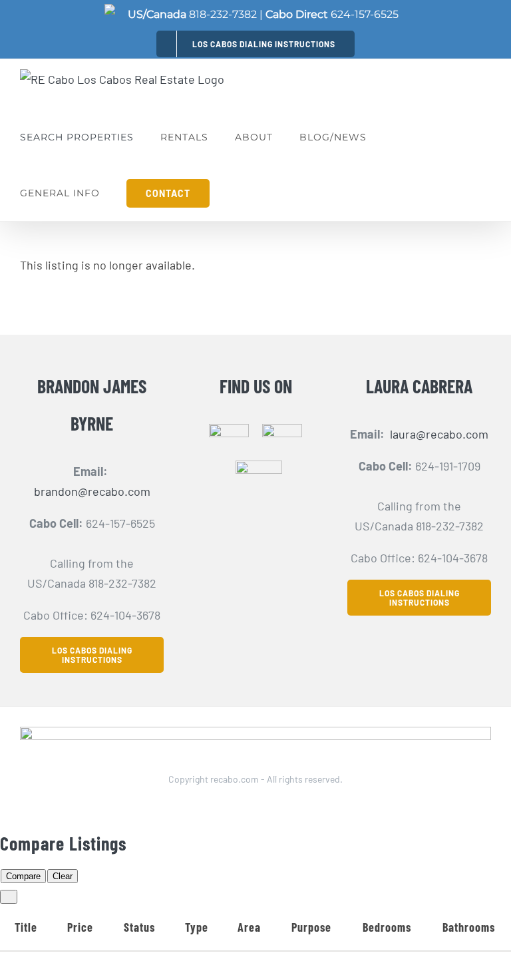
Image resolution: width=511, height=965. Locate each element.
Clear (63, 876)
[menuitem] (255, 43)
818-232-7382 (223, 14)
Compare (23, 876)
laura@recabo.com (439, 434)
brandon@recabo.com (92, 491)
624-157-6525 (365, 14)
